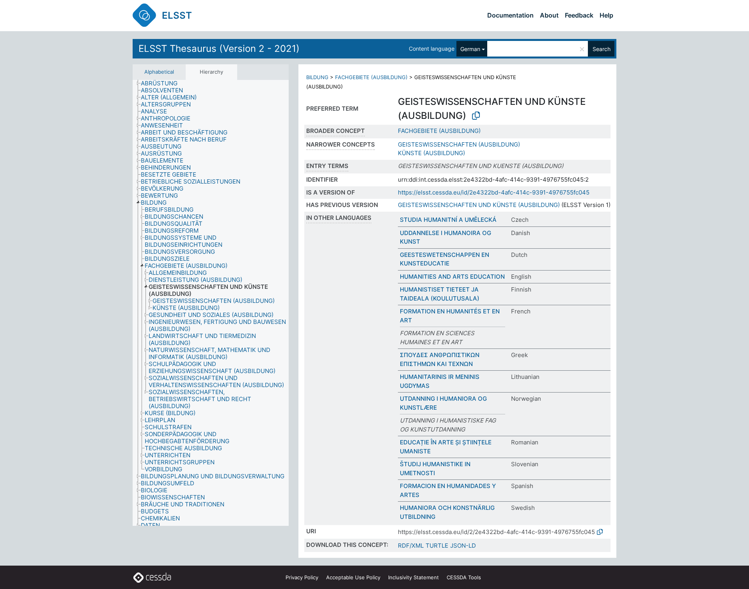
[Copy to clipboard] (476, 116)
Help (606, 15)
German (470, 49)
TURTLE (437, 545)
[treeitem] (162, 83)
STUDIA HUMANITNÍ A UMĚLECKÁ (448, 219)
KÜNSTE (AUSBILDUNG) (431, 153)
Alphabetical (159, 72)
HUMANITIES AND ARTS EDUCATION (452, 276)
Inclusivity (413, 577)
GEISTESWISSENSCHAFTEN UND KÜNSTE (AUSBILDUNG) (479, 205)
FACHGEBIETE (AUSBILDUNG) (371, 77)
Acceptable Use (353, 577)
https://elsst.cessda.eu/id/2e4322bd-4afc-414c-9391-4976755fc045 (493, 192)
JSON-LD (463, 545)
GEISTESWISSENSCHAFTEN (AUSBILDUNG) (459, 144)
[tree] (211, 303)
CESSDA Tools (464, 577)
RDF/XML (411, 545)
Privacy (302, 577)
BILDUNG (317, 77)
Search (602, 49)
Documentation (510, 15)
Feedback (579, 15)
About (549, 15)
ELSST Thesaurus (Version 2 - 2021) (219, 48)
